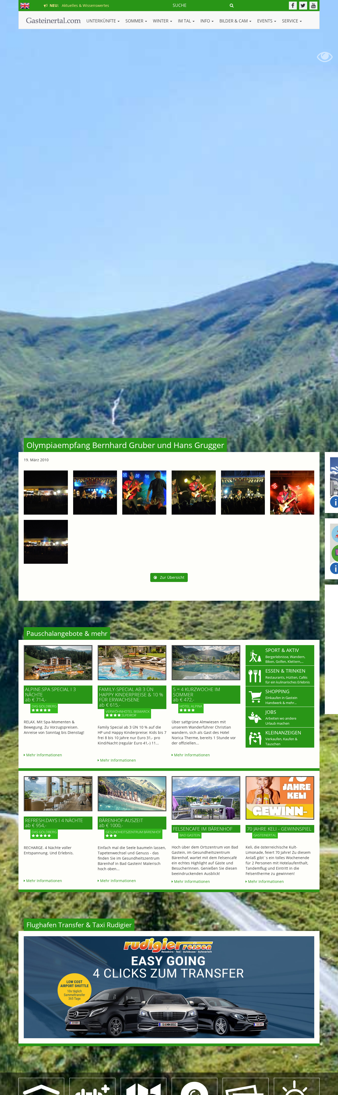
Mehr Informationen (43, 754)
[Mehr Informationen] (58, 662)
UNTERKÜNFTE (101, 21)
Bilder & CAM (234, 21)
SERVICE (290, 21)
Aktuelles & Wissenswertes (78, 5)
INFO (205, 21)
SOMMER (134, 21)
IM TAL (185, 21)
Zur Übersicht (170, 577)
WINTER (161, 21)
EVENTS (265, 21)
